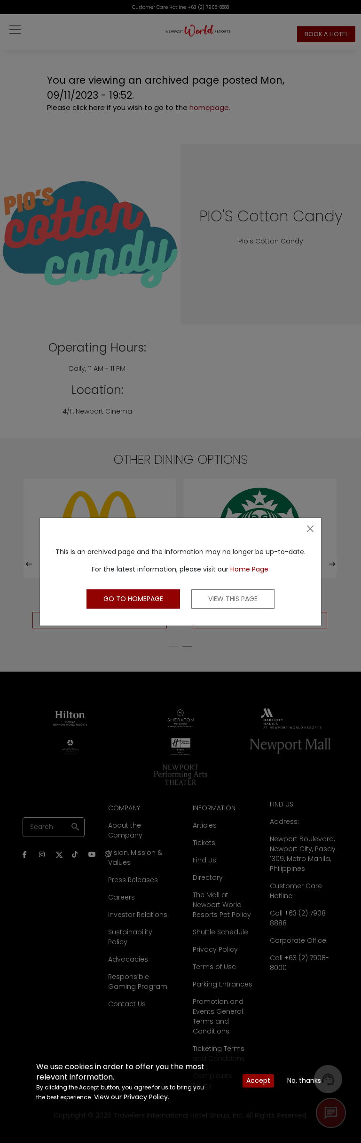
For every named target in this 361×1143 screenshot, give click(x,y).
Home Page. (250, 569)
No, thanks (304, 1080)
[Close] (310, 529)
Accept (258, 1080)
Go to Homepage (133, 598)
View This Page (233, 598)
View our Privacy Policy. (131, 1097)
